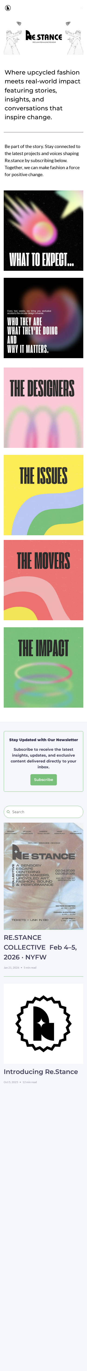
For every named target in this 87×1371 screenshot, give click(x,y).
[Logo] (8, 8)
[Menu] (81, 8)
